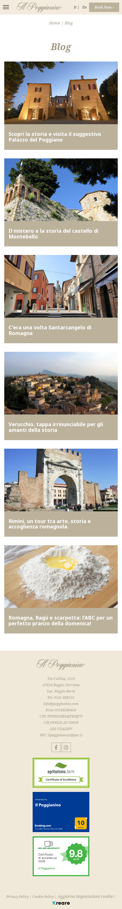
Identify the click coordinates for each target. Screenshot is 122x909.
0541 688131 (64, 697)
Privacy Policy (17, 896)
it (75, 7)
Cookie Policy (43, 896)
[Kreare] (61, 902)
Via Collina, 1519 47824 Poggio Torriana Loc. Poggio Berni (61, 685)
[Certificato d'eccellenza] (61, 774)
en (84, 7)
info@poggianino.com (61, 703)
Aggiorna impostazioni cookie (85, 896)
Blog (69, 23)
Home (55, 23)
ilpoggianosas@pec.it (65, 735)
